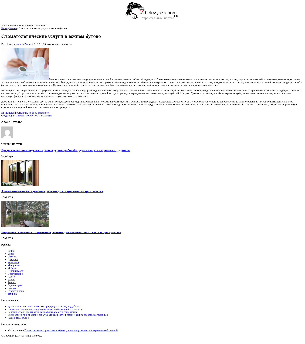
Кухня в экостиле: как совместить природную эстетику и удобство (44, 306)
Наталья (17, 44)
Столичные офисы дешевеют (25, 112)
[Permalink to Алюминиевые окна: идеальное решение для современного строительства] (20, 185)
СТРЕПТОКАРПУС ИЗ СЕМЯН (26, 115)
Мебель (12, 268)
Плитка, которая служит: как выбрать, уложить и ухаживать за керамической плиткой (71, 330)
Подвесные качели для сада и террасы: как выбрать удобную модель (45, 309)
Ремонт (12, 282)
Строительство (16, 291)
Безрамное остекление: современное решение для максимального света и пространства (61, 232)
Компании (13, 262)
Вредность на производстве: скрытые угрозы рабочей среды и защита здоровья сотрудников (65, 150)
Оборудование (15, 273)
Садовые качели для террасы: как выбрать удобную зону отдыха (42, 312)
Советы (12, 288)
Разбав (11, 276)
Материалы (14, 265)
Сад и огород (15, 285)
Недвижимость (16, 271)
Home (4, 28)
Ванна (11, 250)
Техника (12, 293)
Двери (11, 253)
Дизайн (12, 256)
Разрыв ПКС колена (18, 317)
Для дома (13, 259)
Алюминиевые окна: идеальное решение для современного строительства (52, 191)
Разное (13, 28)
